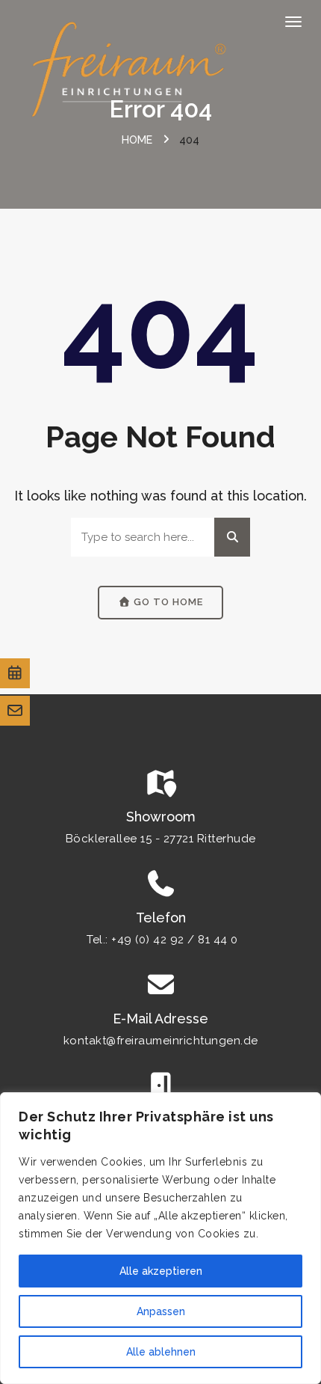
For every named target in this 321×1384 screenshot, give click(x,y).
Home (137, 140)
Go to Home (167, 601)
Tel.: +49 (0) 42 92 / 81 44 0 (162, 939)
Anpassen (161, 1311)
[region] (160, 1238)
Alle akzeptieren (160, 1271)
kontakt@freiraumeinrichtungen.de (160, 1040)
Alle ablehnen (161, 1352)
